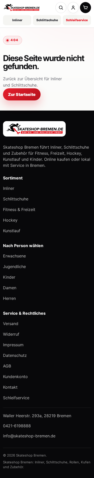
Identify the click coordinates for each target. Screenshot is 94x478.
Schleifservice (77, 20)
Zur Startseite (22, 94)
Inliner (17, 20)
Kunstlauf (11, 230)
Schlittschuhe (47, 20)
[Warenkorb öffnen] (85, 7)
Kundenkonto (15, 376)
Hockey (10, 220)
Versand (10, 323)
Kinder (9, 277)
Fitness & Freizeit (19, 209)
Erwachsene (14, 255)
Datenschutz (15, 355)
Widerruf (11, 334)
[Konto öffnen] (73, 7)
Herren (9, 298)
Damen (9, 287)
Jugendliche (14, 266)
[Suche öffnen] (60, 7)
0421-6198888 (17, 425)
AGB (7, 365)
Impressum (13, 344)
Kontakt (10, 387)
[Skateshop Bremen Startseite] (21, 7)
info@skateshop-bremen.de (29, 435)
